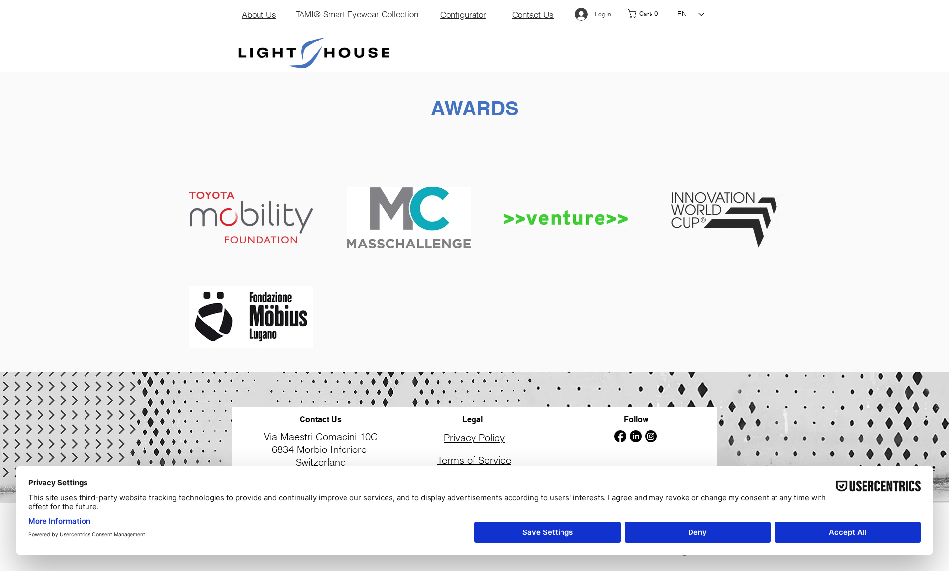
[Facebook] (620, 436)
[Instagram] (651, 436)
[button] (649, 13)
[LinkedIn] (636, 436)
